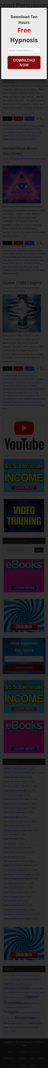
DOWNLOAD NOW (24, 62)
